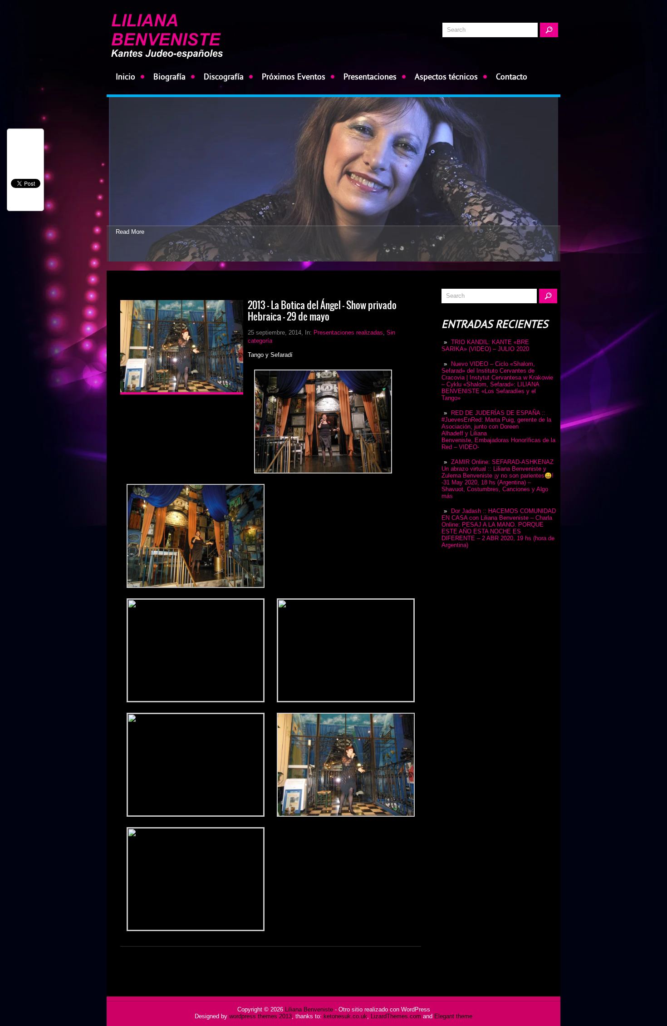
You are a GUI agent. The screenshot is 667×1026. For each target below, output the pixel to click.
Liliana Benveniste (309, 1009)
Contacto (511, 76)
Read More (130, 231)
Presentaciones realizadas (348, 332)
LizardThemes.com (396, 1016)
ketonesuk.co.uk (345, 1016)
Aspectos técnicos (446, 76)
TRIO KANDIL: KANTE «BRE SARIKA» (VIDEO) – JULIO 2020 (485, 345)
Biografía (169, 76)
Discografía (224, 76)
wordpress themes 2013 (260, 1016)
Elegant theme (453, 1016)
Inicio (125, 76)
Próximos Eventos (293, 76)
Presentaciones (370, 76)
